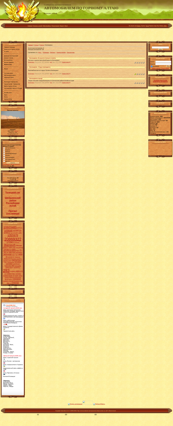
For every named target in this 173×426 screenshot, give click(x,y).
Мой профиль (47, 25)
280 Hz (5, 252)
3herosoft (9, 245)
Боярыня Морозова (15, 277)
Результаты (6, 164)
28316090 (7, 254)
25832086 (7, 266)
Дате (39, 52)
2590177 (5, 247)
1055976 (12, 235)
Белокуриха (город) (35, 78)
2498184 (15, 283)
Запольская (19, 247)
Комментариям (61, 52)
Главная (30, 25)
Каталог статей (37, 25)
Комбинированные (11, 153)
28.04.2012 (8, 279)
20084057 (17, 267)
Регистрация (55, 25)
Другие (8, 161)
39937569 (12, 247)
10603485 (10, 227)
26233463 (9, 264)
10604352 (19, 252)
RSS (165, 25)
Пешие (8, 155)
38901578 (19, 271)
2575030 (16, 242)
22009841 (16, 279)
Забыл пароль (156, 68)
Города (42, 45)
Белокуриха (31, 62)
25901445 (10, 249)
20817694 (12, 252)
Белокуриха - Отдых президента (39, 67)
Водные (8, 149)
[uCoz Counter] (88, 404)
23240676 (13, 271)
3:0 (5, 274)
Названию (46, 52)
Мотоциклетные (10, 159)
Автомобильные (10, 148)
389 (12, 266)
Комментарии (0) (66, 62)
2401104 (15, 260)
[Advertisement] (86, 35)
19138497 (11, 257)
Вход (66, 25)
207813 (19, 228)
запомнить (156, 66)
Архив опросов (15, 164)
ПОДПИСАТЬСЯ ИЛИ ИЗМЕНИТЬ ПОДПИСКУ (160, 81)
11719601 (10, 242)
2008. (9, 274)
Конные (8, 151)
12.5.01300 (14, 233)
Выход (62, 25)
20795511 (7, 233)
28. (20, 250)
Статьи (36, 45)
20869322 (12, 239)
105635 (8, 230)
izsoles (7, 277)
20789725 (17, 230)
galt (51, 62)
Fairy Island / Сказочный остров (12, 275)
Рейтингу (52, 52)
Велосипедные (10, 157)
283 (6, 270)
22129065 (18, 262)
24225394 (16, 264)
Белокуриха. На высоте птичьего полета (42, 58)
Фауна (16, 131)
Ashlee (20, 275)
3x (7, 257)
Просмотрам (70, 52)
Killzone (19, 245)
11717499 (17, 254)
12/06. (20, 233)
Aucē (17, 250)
